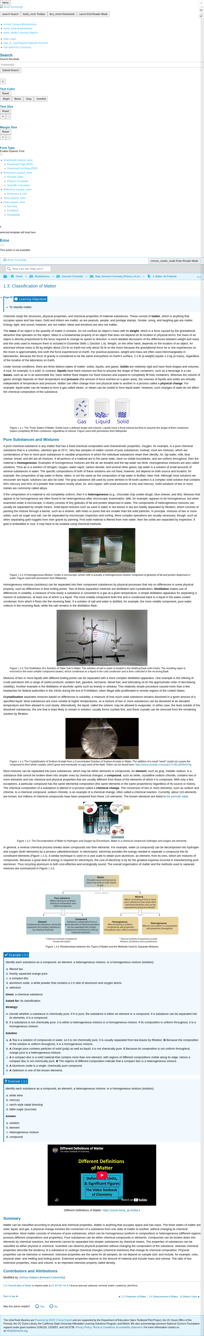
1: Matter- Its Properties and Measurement (176, 276)
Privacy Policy (83, 1327)
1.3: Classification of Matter (17, 1285)
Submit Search (10, 70)
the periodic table (177, 796)
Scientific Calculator (18, 185)
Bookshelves (42, 276)
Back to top (9, 1296)
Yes (42, 1306)
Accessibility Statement (129, 1327)
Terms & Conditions (104, 1327)
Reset (5, 93)
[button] (12, 210)
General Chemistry (72, 276)
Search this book (9, 59)
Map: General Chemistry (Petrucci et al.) (118, 276)
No (56, 1306)
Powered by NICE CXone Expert (54, 1320)
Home (19, 276)
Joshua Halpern (29, 1277)
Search (9, 269)
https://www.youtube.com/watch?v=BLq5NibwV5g (163, 764)
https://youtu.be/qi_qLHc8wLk (121, 1210)
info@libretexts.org (16, 1330)
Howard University (52, 1277)
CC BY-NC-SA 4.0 (60, 1285)
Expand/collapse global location (199, 275)
